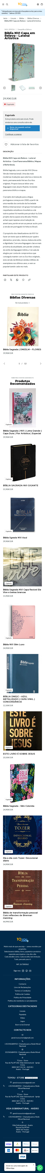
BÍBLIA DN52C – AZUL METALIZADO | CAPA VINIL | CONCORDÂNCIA (19, 699)
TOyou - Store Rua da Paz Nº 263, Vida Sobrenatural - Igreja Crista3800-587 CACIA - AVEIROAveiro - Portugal (22, 1064)
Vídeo (22, 1018)
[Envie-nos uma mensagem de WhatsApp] (40, 1168)
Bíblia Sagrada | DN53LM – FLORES (22, 349)
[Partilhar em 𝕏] (11, 280)
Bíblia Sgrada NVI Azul (15, 537)
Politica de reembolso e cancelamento (22, 1001)
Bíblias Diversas (33, 18)
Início (5, 18)
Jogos (22, 1021)
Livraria (13, 18)
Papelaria (22, 1014)
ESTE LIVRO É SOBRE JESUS (19, 754)
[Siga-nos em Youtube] (30, 970)
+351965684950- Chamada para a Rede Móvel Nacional (22, 1045)
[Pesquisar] (7, 4)
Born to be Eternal (22, 1025)
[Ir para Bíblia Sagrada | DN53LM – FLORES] (22, 326)
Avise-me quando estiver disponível (20, 128)
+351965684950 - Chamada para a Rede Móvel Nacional (24, 1087)
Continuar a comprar (13, 134)
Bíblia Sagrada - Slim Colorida (18, 806)
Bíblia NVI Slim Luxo (13, 644)
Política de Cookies (22, 994)
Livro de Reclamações (22, 987)
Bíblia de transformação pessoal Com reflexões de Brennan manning (20, 915)
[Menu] (3, 4)
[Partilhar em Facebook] (5, 280)
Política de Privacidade (22, 997)
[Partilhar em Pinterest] (23, 280)
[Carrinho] (42, 4)
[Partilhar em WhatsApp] (17, 280)
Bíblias (21, 18)
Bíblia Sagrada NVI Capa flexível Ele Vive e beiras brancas (22, 591)
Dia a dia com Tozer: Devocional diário (20, 859)
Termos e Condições (22, 991)
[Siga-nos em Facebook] (26, 970)
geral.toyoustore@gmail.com (22, 1038)
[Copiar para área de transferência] (29, 280)
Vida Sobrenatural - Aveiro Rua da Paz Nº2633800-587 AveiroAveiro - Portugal (22, 1128)
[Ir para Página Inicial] (22, 4)
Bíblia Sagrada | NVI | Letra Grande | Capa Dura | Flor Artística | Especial (22, 432)
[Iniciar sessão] (38, 4)
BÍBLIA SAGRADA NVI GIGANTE (20, 485)
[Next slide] (40, 88)
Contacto (22, 984)
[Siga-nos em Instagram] (23, 970)
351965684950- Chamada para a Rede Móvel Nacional (22, 1053)
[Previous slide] (5, 88)
